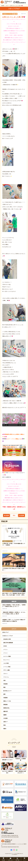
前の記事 (6, 515)
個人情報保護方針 (14, 854)
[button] (14, 419)
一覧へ (14, 515)
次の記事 (21, 515)
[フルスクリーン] (24, 425)
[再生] (4, 425)
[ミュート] (22, 425)
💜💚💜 (6, 438)
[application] (14, 419)
